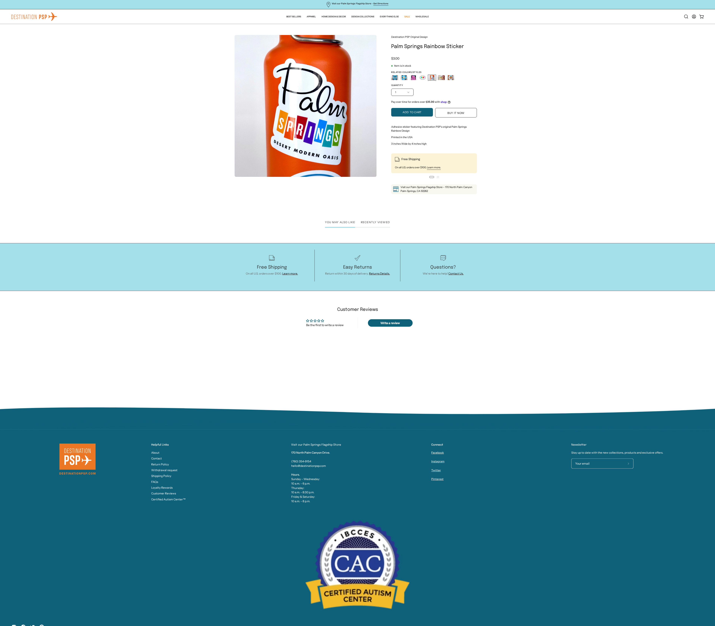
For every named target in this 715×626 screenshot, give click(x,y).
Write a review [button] (390, 323)
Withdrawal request (164, 470)
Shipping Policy (161, 476)
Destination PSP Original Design (409, 36)
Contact (156, 458)
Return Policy (160, 464)
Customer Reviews (163, 493)
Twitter (436, 470)
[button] (389, 16)
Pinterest (437, 479)
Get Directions (380, 3)
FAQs (154, 482)
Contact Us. (456, 273)
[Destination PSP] (34, 16)
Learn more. (434, 167)
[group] (357, 4)
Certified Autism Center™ (168, 499)
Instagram (437, 461)
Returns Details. (379, 273)
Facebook (437, 452)
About (155, 452)
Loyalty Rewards (162, 487)
